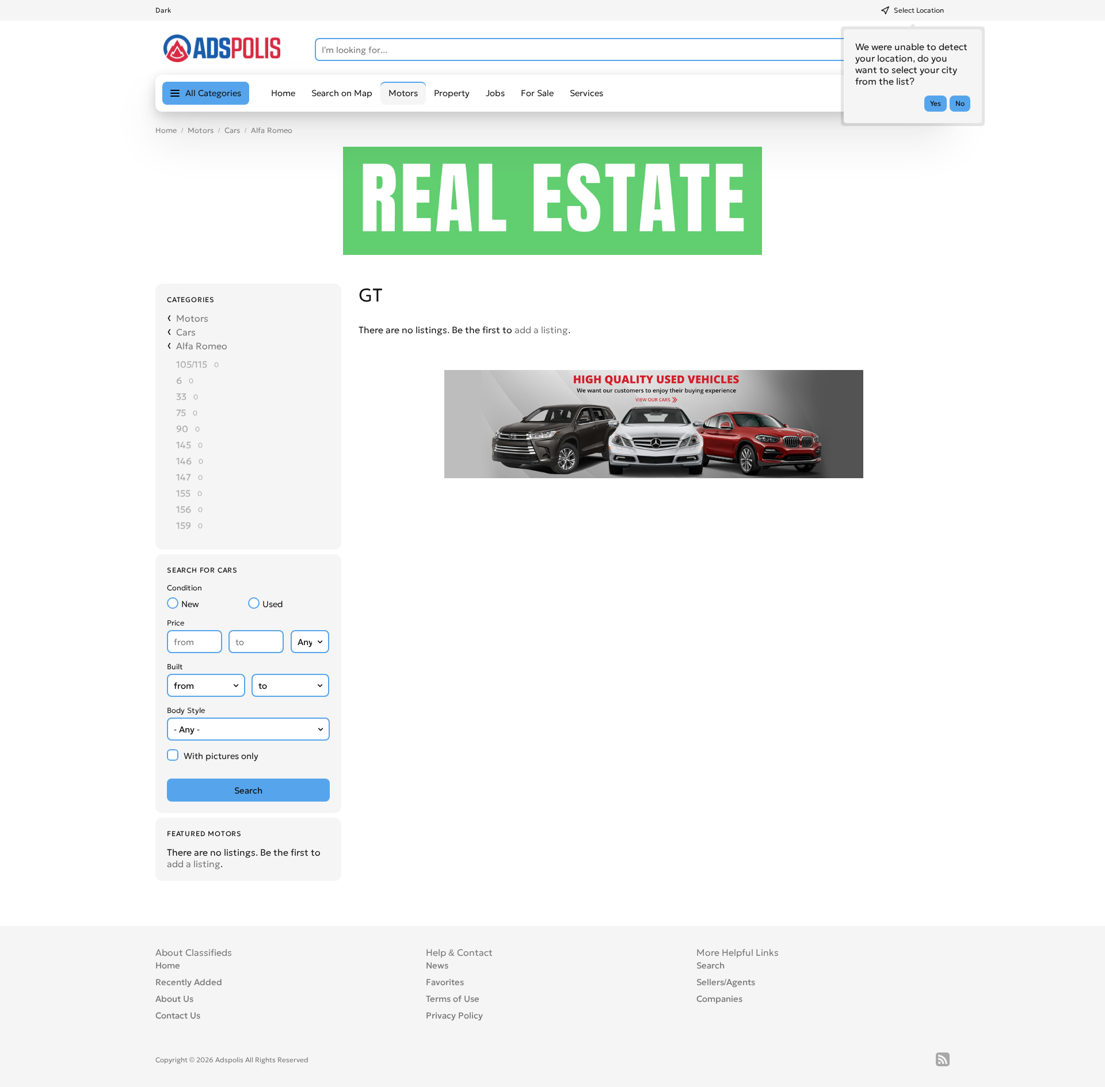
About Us (174, 998)
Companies (719, 998)
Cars (232, 130)
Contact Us (177, 1015)
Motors (201, 130)
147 (183, 477)
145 (183, 445)
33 (181, 396)
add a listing (193, 863)
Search (710, 965)
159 (183, 525)
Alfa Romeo (271, 130)
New (190, 603)
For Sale (537, 92)
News (437, 965)
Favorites (445, 982)
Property (452, 92)
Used (272, 603)
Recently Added (188, 982)
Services (586, 92)
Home (283, 92)
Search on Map (341, 92)
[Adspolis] (221, 58)
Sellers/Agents (725, 982)
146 (184, 461)
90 (182, 428)
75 (181, 412)
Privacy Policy (454, 1015)
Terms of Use (452, 998)
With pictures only (221, 755)
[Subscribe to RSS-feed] (943, 1059)
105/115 (191, 364)
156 (183, 509)
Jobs (495, 92)
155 (183, 493)
